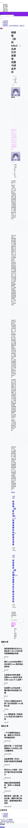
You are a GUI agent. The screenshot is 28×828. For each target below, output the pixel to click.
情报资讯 (5, 816)
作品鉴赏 (5, 815)
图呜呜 (13, 161)
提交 (13, 626)
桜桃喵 (14, 184)
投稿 (1, 28)
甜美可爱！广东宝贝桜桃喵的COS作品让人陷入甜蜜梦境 (14, 139)
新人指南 (5, 6)
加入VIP (5, 7)
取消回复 (13, 624)
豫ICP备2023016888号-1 (7, 821)
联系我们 (5, 4)
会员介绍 (5, 9)
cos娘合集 (5, 813)
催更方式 (5, 11)
